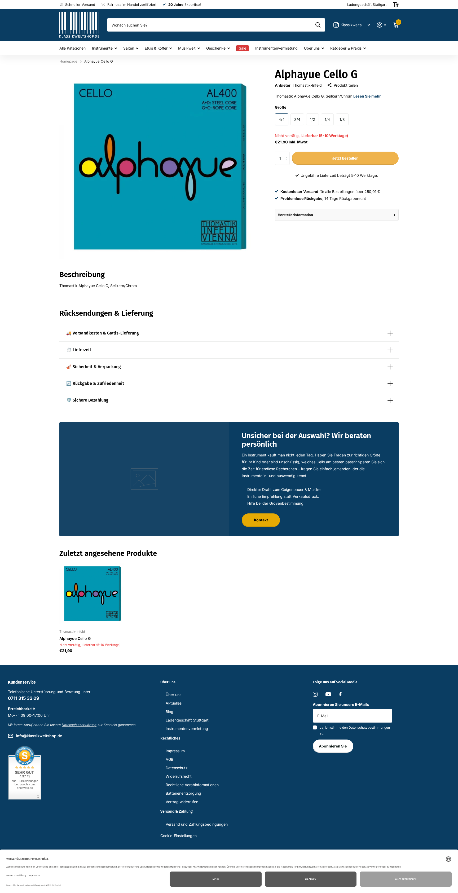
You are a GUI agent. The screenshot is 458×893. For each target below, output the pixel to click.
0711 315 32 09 (23, 698)
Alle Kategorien (72, 48)
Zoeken (318, 25)
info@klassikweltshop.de (39, 735)
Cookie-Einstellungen (178, 835)
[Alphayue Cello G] (91, 593)
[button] (287, 153)
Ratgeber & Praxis (346, 48)
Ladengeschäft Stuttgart (187, 720)
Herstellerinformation (295, 215)
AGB (169, 759)
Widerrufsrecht (179, 776)
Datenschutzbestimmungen (369, 727)
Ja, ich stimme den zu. (355, 730)
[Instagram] (315, 694)
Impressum (175, 751)
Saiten (128, 48)
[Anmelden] (381, 25)
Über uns (312, 48)
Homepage (68, 61)
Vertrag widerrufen (182, 801)
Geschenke (216, 48)
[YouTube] (328, 694)
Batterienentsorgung (183, 793)
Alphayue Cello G (75, 638)
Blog (169, 711)
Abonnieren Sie (333, 746)
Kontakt (261, 520)
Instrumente (102, 48)
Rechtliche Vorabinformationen (192, 784)
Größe (280, 107)
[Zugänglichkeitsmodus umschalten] (396, 4)
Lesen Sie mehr (367, 96)
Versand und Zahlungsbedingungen (197, 824)
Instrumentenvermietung (276, 48)
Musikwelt (187, 48)
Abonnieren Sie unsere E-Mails (341, 704)
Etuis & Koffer (156, 48)
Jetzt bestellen (345, 158)
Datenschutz (177, 768)
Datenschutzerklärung (79, 725)
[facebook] (340, 694)
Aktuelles (174, 703)
